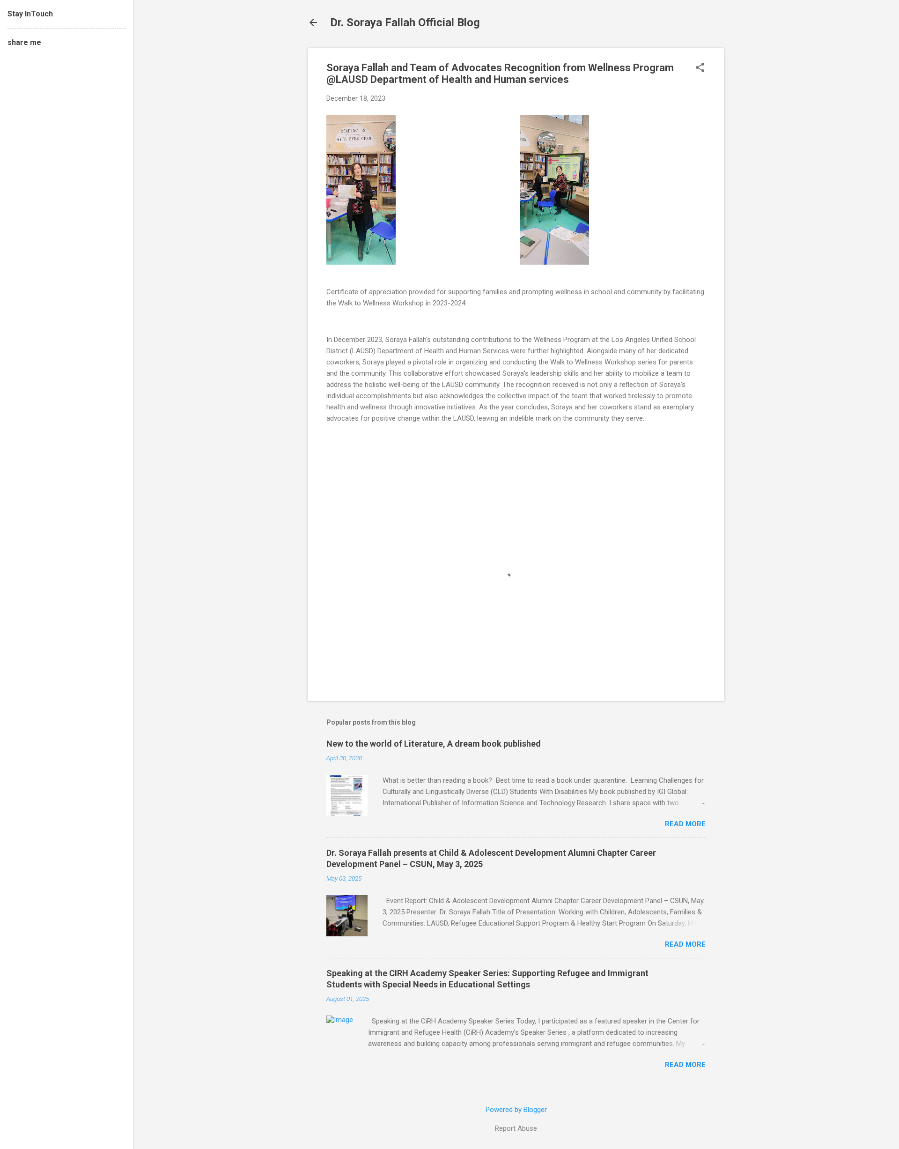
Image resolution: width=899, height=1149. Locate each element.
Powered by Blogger (516, 1109)
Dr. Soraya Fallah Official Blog (405, 22)
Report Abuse (516, 1128)
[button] (700, 68)
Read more (685, 824)
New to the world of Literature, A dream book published (433, 744)
